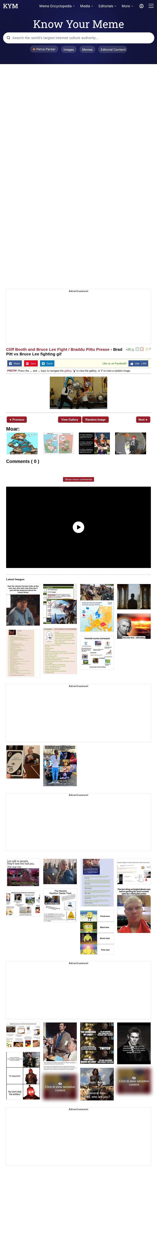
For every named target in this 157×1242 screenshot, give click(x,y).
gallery (67, 370)
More (126, 6)
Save (32, 363)
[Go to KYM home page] (10, 7)
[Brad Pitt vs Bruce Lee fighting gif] (78, 393)
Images (69, 49)
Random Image (95, 419)
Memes (87, 49)
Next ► (143, 419)
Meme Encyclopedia (55, 6)
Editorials (105, 6)
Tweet (48, 363)
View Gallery (69, 419)
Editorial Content (113, 49)
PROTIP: (12, 370)
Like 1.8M (139, 363)
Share (16, 363)
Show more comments (78, 479)
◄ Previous (16, 419)
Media (85, 6)
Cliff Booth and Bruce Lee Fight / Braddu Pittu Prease (58, 349)
